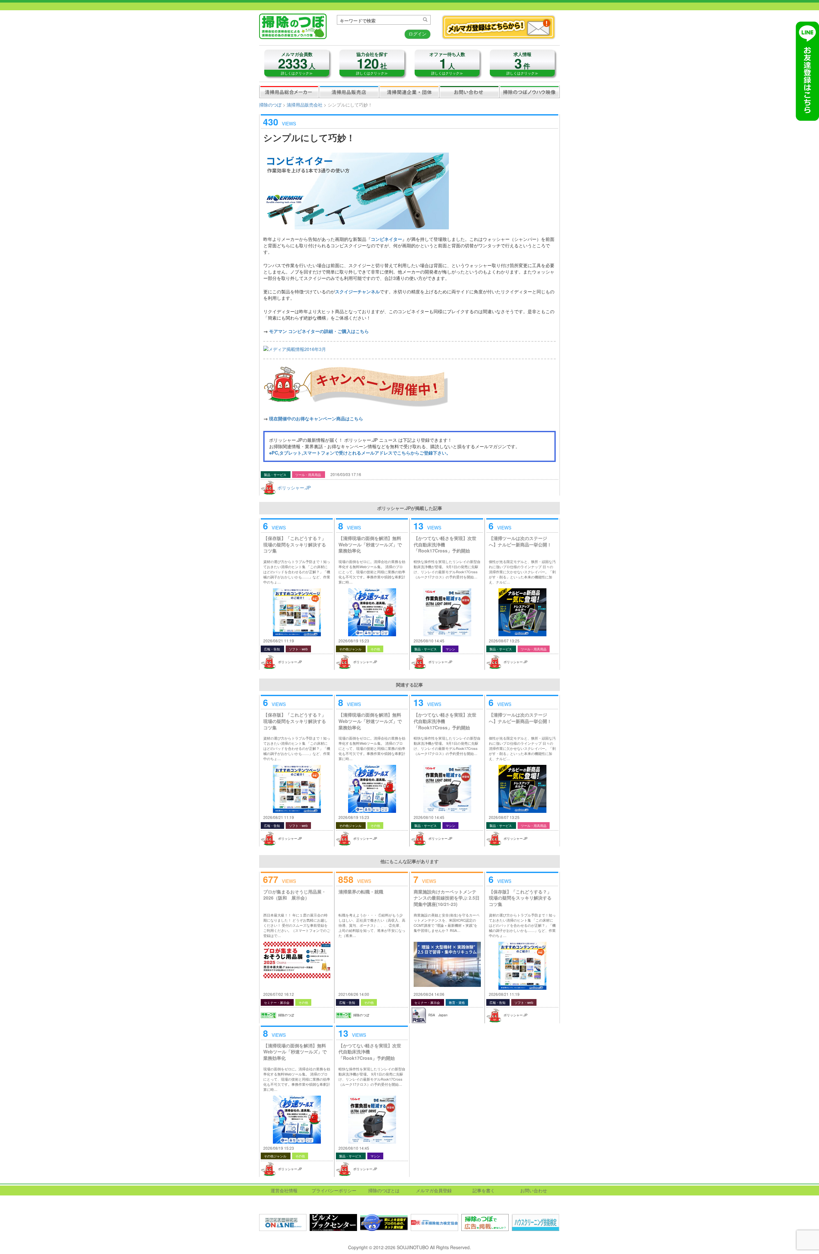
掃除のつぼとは (384, 1190)
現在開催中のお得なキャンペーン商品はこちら (316, 418)
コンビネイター (386, 239)
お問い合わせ (469, 91)
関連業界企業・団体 (409, 91)
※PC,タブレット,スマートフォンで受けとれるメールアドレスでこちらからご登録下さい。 (360, 452)
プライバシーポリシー (334, 1190)
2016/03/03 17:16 (345, 474)
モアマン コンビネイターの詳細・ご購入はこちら (319, 331)
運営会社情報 (284, 1190)
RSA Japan (438, 1015)
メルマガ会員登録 (434, 1190)
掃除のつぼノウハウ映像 (529, 91)
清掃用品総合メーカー (289, 91)
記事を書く (484, 1190)
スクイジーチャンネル (357, 291)
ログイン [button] (417, 33)
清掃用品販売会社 (349, 91)
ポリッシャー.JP (294, 487)
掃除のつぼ (270, 104)
